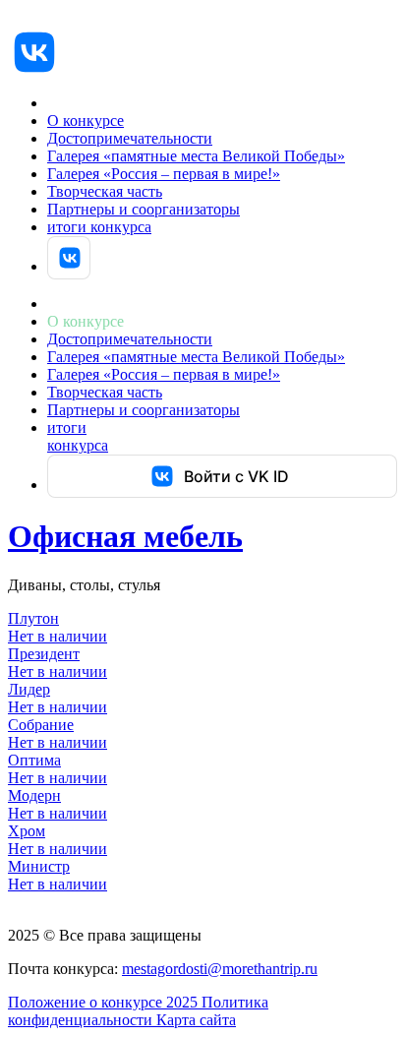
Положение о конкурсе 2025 (105, 1002)
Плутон (33, 618)
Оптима (34, 760)
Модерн (34, 795)
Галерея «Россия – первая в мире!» (163, 173)
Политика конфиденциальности (138, 1011)
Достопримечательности (129, 138)
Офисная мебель (125, 536)
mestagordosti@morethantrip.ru (220, 968)
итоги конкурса (99, 226)
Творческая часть (104, 191)
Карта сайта (196, 1019)
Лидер (29, 689)
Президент (44, 653)
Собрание (41, 724)
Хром (26, 831)
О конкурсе (85, 120)
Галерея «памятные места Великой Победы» (196, 156)
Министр (39, 866)
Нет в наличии (57, 636)
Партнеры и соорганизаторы (143, 209)
